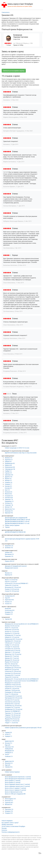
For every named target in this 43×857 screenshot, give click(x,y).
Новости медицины (7, 820)
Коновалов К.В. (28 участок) (13, 671)
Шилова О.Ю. (8, 507)
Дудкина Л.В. (8, 477)
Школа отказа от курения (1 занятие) (15, 788)
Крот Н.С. (7, 490)
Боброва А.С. (8, 461)
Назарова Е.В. (9, 496)
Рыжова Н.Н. (8, 602)
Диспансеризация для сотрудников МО (16, 517)
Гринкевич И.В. (9, 475)
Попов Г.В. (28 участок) (11, 694)
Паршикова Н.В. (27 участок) (13, 686)
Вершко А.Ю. (8, 465)
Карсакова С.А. (9, 809)
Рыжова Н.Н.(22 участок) (12, 589)
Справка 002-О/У (9, 561)
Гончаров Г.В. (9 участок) (12, 647)
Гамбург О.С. (8, 471)
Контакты (4, 830)
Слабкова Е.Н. (9, 756)
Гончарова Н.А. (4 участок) (12, 648)
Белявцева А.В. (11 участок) (13, 635)
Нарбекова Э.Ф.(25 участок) (13, 684)
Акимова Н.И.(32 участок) (12, 626)
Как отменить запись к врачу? (10, 822)
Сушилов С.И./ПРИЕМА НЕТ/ (12, 711)
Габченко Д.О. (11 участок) (12, 643)
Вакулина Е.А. (9, 763)
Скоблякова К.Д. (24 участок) (13, 705)
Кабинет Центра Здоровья (12, 772)
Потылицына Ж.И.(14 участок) (13, 696)
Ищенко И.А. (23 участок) (12, 669)
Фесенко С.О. (8, 573)
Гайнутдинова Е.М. (10, 469)
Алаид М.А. (8, 608)
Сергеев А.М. (8, 619)
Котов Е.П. (8, 734)
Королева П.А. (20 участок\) (13, 673)
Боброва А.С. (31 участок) (12, 637)
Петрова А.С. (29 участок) (12, 688)
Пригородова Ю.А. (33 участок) (13, 698)
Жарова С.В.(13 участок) (12, 662)
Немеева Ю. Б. (9, 752)
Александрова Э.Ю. (10, 799)
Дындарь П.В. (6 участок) (12, 660)
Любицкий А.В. (9, 749)
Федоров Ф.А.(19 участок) (12, 719)
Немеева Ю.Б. (9, 767)
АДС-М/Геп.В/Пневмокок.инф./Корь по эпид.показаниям (20, 453)
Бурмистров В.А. (9, 741)
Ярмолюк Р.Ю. (9, 513)
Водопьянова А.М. (10, 467)
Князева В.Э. (8, 486)
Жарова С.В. (8, 478)
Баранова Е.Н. (9, 459)
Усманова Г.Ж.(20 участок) (12, 717)
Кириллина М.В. (9, 600)
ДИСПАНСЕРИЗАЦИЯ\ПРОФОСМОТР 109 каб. (17, 521)
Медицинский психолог (11, 568)
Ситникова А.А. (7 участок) (12, 704)
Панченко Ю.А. (9, 497)
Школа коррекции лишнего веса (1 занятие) (17, 784)
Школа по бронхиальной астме (13, 792)
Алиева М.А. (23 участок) (12, 629)
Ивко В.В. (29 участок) (11, 664)
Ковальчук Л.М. (9, 747)
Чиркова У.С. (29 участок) (12, 721)
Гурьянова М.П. (9, 802)
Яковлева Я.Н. (9, 511)
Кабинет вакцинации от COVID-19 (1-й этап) (17, 448)
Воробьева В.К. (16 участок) (13, 641)
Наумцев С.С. (8, 736)
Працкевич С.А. (9, 545)
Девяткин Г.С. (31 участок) (12, 652)
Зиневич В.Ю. (8, 552)
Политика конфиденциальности (11, 832)
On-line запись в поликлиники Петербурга (13, 826)
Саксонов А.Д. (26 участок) (12, 702)
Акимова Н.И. (8, 458)
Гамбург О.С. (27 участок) (12, 645)
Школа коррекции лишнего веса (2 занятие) (17, 786)
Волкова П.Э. (8, 743)
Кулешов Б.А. (8, 492)
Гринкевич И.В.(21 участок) (12, 650)
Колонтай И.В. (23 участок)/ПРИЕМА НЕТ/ (16, 583)
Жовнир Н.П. (8, 480)
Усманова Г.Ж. (9, 505)
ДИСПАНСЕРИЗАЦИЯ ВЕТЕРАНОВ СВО (15, 532)
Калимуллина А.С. (10, 596)
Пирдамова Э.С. (9, 501)
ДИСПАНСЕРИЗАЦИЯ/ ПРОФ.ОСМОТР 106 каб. (17, 519)
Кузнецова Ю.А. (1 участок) (12, 675)
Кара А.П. (7, 598)
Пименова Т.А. (9, 499)
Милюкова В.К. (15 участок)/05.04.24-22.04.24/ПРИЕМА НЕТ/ (22, 679)
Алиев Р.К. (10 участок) (11, 628)
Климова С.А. (8, 482)
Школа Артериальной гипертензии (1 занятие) (18, 777)
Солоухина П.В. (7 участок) (12, 707)
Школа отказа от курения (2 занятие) (15, 790)
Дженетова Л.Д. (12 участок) (13, 654)
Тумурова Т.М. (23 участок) (12, 715)
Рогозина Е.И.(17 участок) (12, 700)
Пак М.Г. (7, 754)
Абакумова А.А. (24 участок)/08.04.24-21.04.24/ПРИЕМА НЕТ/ (22, 624)
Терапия (7, 527)
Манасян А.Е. (8, 494)
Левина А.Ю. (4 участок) (11, 585)
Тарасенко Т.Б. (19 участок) (13, 713)
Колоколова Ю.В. (10, 610)
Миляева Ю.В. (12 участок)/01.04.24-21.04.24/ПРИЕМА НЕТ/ (21, 681)
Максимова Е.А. (9, 554)
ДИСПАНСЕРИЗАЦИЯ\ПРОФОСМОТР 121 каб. (17, 523)
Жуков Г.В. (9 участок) (11, 579)
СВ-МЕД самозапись (7, 824)
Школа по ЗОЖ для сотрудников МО (15, 794)
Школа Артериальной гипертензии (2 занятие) (18, 778)
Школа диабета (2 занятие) (12, 782)
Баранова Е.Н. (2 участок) (12, 633)
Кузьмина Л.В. (9, 612)
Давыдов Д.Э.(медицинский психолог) (16, 566)
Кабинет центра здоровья (12, 525)
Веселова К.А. (9, 800)
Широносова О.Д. (10, 509)
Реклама (4, 828)
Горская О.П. (8, 473)
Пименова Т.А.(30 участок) (12, 690)
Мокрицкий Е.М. (9, 750)
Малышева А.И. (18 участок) (13, 587)
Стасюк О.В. (8, 603)
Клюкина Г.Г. (8, 484)
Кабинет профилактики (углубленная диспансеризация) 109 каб (23, 727)
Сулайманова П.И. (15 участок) (13, 709)
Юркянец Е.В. (8, 575)
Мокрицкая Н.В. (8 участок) (13, 683)
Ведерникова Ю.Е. (10, 463)
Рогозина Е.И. (8, 503)
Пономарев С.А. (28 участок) (13, 692)
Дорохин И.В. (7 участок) (12, 656)
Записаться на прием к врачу (13, 71)
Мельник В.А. (8, 804)
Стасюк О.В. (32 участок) (12, 591)
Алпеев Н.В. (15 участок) (12, 631)
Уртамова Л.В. (9, 547)
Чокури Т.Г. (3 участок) (11, 722)
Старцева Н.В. (9, 614)
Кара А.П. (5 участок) (11, 581)
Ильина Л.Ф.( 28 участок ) (12, 666)
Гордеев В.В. (8, 732)
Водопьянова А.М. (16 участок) (13, 639)
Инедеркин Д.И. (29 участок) (13, 667)
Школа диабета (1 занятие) (12, 780)
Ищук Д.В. (7, 745)
